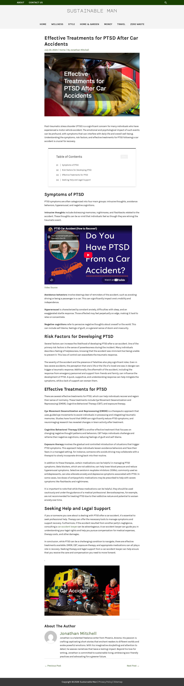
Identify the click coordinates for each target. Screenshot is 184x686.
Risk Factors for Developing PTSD (76, 170)
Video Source (50, 287)
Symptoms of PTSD (70, 165)
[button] (165, 2)
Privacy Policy (105, 681)
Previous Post (53, 665)
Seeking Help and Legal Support (76, 180)
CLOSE (124, 156)
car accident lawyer (67, 526)
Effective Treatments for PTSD (75, 175)
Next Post (133, 665)
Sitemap (118, 681)
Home (62, 50)
